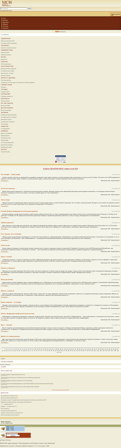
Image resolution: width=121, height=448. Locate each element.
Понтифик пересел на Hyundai (8, 117)
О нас (4, 18)
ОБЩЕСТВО (4, 126)
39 (79, 349)
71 (30, 350)
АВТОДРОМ (4, 112)
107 (112, 350)
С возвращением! (5, 128)
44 (90, 349)
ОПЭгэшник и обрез (6, 138)
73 (34, 350)
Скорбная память (5, 91)
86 (62, 350)
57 (118, 349)
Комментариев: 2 (115, 319)
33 (67, 349)
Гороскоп (5, 28)
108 (115, 350)
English (3, 358)
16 (30, 349)
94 (79, 350)
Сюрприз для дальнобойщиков (8, 115)
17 (33, 349)
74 (36, 350)
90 (70, 350)
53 (109, 349)
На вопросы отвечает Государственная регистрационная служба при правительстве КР (23, 400)
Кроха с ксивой (6, 256)
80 (49, 350)
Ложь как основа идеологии (8, 41)
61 (9, 350)
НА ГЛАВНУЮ (5, 34)
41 (84, 349)
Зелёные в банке (5, 101)
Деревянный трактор (6, 119)
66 (19, 350)
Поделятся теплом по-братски (8, 48)
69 (26, 350)
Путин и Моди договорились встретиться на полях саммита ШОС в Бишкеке (20, 386)
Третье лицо (5, 200)
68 (24, 350)
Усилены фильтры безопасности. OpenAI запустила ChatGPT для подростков (20, 377)
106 (109, 350)
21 (41, 349)
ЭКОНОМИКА (5, 45)
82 (53, 350)
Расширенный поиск (6, 10)
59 (4, 350)
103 (101, 350)
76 (41, 350)
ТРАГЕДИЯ (4, 89)
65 (17, 350)
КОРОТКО (4, 149)
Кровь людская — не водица (11, 302)
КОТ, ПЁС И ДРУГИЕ (7, 103)
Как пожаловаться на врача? (8, 395)
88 (66, 350)
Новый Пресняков (5, 151)
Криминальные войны (6, 147)
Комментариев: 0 (115, 180)
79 (47, 350)
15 (28, 349)
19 (37, 349)
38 (77, 349)
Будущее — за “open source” (8, 406)
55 (113, 349)
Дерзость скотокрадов (6, 133)
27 (54, 349)
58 (2, 350)
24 (47, 349)
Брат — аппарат (6, 325)
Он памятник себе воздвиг (7, 71)
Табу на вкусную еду (6, 80)
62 (11, 350)
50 (103, 349)
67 (21, 350)
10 (18, 349)
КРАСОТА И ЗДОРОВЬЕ (8, 78)
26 (52, 349)
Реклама (5, 20)
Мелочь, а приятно (7, 291)
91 (72, 350)
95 (81, 350)
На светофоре (4, 124)
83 (55, 350)
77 (43, 350)
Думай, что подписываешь (10, 336)
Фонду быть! (4, 59)
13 (24, 349)
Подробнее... (5, 180)
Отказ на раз (5, 245)
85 (60, 350)
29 (58, 349)
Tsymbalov (11, 446)
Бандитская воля (5, 135)
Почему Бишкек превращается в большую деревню (19, 211)
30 (60, 349)
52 (107, 349)
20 (39, 349)
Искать (30, 8)
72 (32, 350)
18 (35, 349)
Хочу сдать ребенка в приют (8, 410)
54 (111, 349)
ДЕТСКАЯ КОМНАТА (7, 108)
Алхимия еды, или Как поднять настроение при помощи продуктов (18, 82)
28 (56, 349)
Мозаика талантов (5, 75)
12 (22, 349)
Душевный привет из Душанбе (8, 68)
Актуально (3, 87)
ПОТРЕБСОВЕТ (5, 94)
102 (98, 350)
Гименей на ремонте (6, 54)
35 (71, 349)
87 (64, 350)
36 (73, 349)
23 (45, 349)
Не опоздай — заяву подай (10, 174)
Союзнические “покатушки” (8, 121)
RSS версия (62, 31)
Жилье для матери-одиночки (8, 398)
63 (13, 350)
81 (51, 350)
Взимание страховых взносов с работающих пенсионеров (15, 402)
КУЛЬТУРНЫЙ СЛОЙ (7, 66)
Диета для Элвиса (5, 105)
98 (87, 350)
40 (81, 349)
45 (92, 349)
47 (96, 349)
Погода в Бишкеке (5, 364)
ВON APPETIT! (5, 98)
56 (115, 349)
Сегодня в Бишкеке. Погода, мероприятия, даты (13, 374)
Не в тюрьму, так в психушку (11, 234)
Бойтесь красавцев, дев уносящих (9, 415)
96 (83, 350)
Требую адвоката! (7, 222)
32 (64, 349)
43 (88, 349)
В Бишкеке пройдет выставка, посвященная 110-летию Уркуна (16, 380)
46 (94, 349)
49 (101, 349)
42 (86, 349)
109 (118, 350)
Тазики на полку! (5, 52)
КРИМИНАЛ (4, 131)
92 (75, 350)
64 (15, 350)
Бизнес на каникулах (6, 110)
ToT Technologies (40, 446)
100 (92, 350)
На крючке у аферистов (7, 96)
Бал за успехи (4, 408)
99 (89, 350)
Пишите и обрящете (8, 268)
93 (77, 350)
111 (60, 352)
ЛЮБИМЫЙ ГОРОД (7, 50)
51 (105, 349)
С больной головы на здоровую (9, 43)
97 (85, 350)
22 (43, 349)
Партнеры (5, 22)
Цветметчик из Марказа (7, 145)
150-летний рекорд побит (7, 142)
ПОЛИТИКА (4, 61)
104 (103, 350)
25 (50, 349)
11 (20, 349)
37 (75, 349)
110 (58, 352)
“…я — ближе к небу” (6, 404)
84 (58, 350)
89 (68, 350)
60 (7, 350)
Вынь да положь (7, 279)
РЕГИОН (3, 57)
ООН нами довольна (6, 64)
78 (45, 350)
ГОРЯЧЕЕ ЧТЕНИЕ (6, 84)
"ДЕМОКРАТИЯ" (6, 38)
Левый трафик (4, 140)
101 (95, 350)
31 (62, 349)
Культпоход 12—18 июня (7, 73)
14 (26, 349)
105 (106, 350)
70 (28, 350)
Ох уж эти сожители (8, 188)
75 (38, 350)
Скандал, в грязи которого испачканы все (11, 412)
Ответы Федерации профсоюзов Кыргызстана (17, 313)
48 (98, 349)
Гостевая (5, 26)
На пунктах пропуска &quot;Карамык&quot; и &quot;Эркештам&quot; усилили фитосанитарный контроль (27, 383)
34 (69, 349)
